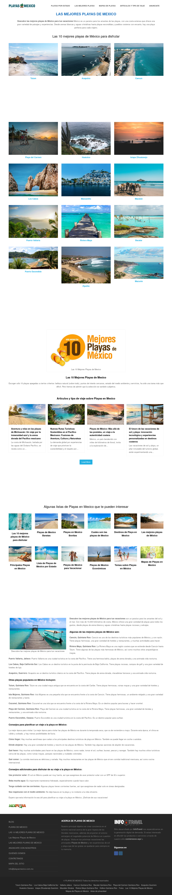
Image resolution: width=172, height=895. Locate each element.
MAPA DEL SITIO (16, 863)
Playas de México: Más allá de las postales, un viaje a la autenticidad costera (105, 432)
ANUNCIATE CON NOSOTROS (22, 847)
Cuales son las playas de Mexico (99, 533)
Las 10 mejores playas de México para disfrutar (20, 537)
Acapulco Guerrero (149, 885)
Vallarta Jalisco (66, 885)
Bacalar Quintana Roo (102, 885)
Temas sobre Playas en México (125, 566)
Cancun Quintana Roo (83, 885)
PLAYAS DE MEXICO (18, 826)
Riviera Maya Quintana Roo (87, 888)
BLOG (11, 821)
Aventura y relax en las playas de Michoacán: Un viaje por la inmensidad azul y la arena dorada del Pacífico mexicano (26, 433)
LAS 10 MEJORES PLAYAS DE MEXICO (26, 832)
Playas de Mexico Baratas (46, 534)
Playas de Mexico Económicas (99, 566)
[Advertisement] (79, 101)
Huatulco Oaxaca (26, 888)
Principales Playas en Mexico (20, 566)
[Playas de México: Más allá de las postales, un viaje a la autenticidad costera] (105, 423)
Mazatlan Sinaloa (67, 888)
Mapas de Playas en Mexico (152, 563)
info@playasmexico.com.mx (21, 868)
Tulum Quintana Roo (23, 885)
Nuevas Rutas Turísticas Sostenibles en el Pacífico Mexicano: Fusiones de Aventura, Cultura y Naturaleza (65, 433)
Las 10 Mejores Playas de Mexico (86, 377)
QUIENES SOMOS (17, 853)
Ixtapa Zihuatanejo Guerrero (46, 888)
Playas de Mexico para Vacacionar (72, 566)
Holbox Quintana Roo (108, 888)
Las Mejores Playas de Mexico (22, 837)
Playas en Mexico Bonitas (72, 533)
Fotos (121, 888)
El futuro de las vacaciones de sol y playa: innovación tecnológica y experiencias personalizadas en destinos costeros (144, 435)
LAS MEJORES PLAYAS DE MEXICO (25, 842)
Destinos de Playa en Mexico (125, 533)
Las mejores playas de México (151, 533)
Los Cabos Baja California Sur (46, 885)
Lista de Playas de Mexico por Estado (46, 564)
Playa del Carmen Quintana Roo (126, 885)
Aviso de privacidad (98, 891)
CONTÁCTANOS (16, 858)
